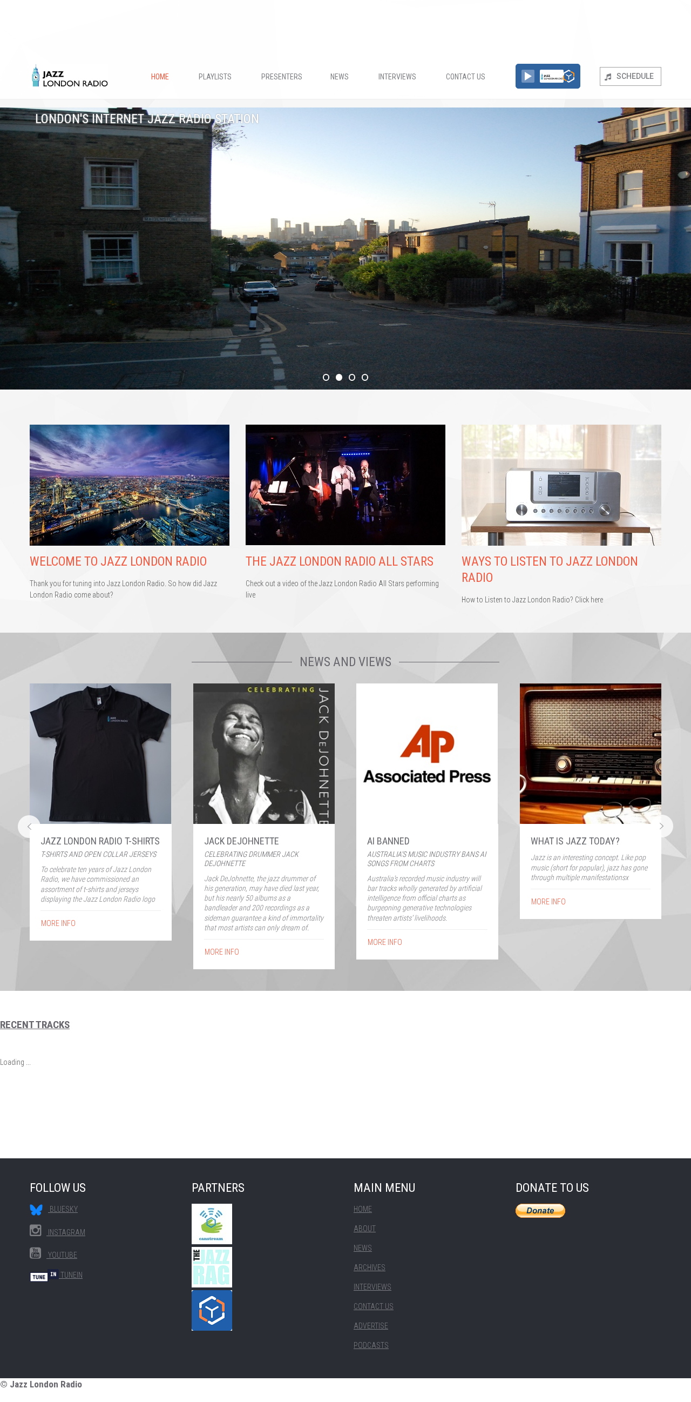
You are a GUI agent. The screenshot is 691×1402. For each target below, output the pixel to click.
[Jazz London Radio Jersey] (101, 753)
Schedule (635, 76)
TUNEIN (71, 1275)
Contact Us (465, 76)
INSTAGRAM (65, 1232)
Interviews (397, 76)
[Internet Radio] (568, 76)
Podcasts (371, 1345)
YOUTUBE (61, 1255)
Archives (369, 1267)
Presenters (281, 76)
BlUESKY (63, 1209)
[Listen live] (527, 76)
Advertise (371, 1325)
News (339, 76)
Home (160, 76)
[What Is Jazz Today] (591, 753)
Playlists (215, 76)
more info (58, 923)
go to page (130, 515)
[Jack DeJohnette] (264, 753)
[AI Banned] (427, 753)
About (365, 1228)
